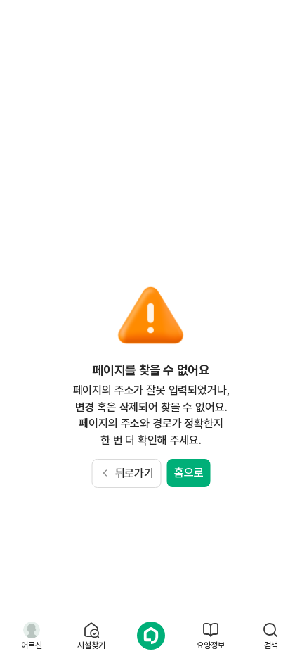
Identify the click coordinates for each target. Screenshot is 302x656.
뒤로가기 (134, 473)
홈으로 (189, 472)
